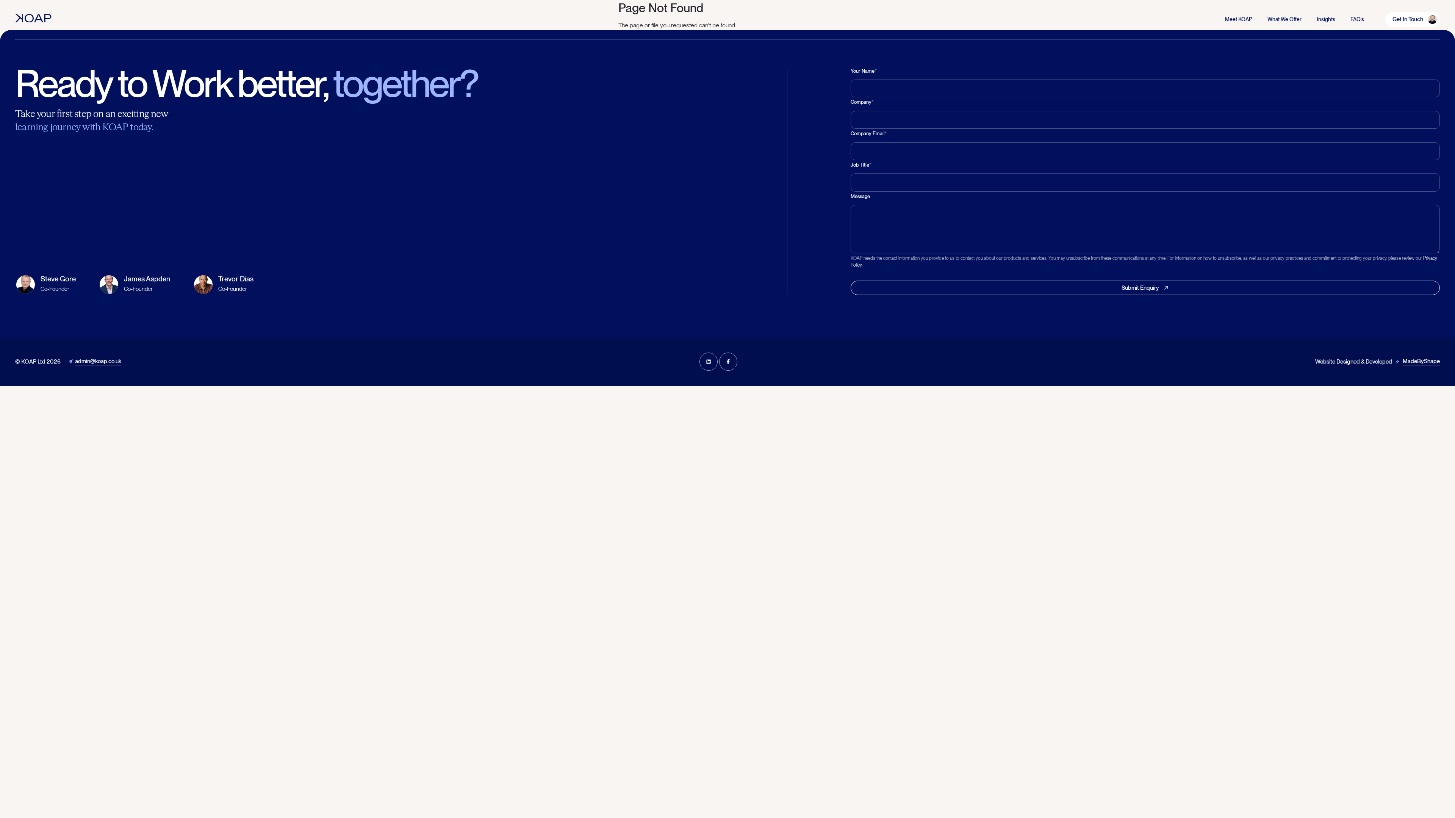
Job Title (861, 164)
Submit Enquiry (1140, 287)
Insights (1326, 19)
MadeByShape (1421, 361)
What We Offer (1284, 19)
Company (862, 102)
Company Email (869, 133)
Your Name (864, 71)
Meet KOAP (1238, 19)
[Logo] (33, 18)
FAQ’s (1357, 19)
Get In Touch (1407, 19)
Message (860, 196)
